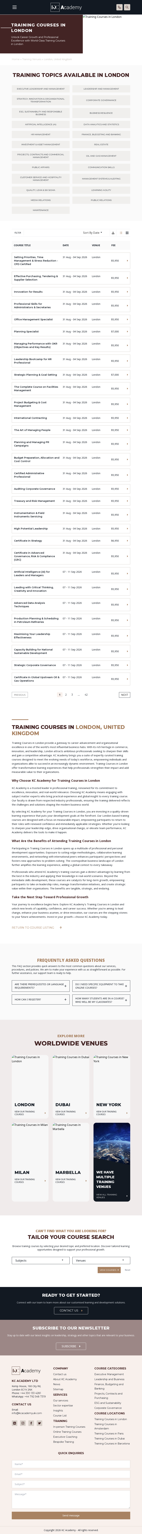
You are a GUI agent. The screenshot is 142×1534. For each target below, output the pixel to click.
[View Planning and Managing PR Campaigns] (71, 444)
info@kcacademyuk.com (27, 1413)
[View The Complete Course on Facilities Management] (71, 388)
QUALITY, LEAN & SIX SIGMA (40, 190)
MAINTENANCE (41, 210)
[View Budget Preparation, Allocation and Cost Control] (71, 459)
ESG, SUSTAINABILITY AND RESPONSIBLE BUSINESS (40, 113)
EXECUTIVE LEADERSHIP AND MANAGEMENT (41, 88)
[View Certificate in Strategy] (71, 540)
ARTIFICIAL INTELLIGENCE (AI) (40, 124)
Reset (127, 1270)
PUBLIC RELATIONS (101, 200)
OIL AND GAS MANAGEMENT (101, 156)
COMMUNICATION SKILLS (101, 167)
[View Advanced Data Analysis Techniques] (71, 604)
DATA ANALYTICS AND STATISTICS (101, 124)
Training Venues (31, 59)
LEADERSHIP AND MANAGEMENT (101, 88)
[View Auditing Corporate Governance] (71, 488)
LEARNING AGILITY (101, 190)
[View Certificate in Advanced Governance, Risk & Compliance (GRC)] (71, 556)
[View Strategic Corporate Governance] (71, 665)
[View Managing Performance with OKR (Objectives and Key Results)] (71, 345)
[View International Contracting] (71, 417)
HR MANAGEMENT (40, 134)
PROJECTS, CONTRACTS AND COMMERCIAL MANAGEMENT (40, 156)
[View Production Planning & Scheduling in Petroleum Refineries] (71, 620)
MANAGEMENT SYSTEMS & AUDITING (101, 178)
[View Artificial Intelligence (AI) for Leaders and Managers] (71, 573)
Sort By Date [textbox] (91, 233)
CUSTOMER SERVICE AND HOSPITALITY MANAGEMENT (40, 178)
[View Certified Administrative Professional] (71, 475)
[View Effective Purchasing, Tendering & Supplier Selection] (71, 278)
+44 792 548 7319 (35, 1396)
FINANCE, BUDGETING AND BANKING (101, 134)
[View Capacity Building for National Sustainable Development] (71, 651)
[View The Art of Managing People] (71, 430)
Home (16, 59)
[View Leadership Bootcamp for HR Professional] (71, 361)
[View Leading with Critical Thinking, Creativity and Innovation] (71, 589)
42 (86, 694)
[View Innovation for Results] (71, 291)
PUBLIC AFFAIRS (40, 167)
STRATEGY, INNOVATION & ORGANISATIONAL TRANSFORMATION (41, 100)
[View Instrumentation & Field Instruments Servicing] (71, 515)
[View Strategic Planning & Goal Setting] (71, 374)
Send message (71, 1515)
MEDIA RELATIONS (41, 200)
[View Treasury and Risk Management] (71, 500)
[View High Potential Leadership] (71, 528)
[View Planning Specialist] (71, 331)
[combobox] (94, 232)
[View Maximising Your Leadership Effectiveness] (71, 636)
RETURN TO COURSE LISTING (33, 927)
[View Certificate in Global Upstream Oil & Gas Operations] (71, 679)
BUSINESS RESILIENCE (101, 113)
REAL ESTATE (101, 144)
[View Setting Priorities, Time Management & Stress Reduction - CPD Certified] (71, 261)
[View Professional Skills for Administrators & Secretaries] (71, 305)
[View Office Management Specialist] (71, 319)
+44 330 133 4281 (30, 1393)
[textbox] (40, 1260)
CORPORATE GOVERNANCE (101, 100)
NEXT (124, 694)
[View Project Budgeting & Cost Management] (71, 404)
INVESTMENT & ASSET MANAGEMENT (40, 144)
